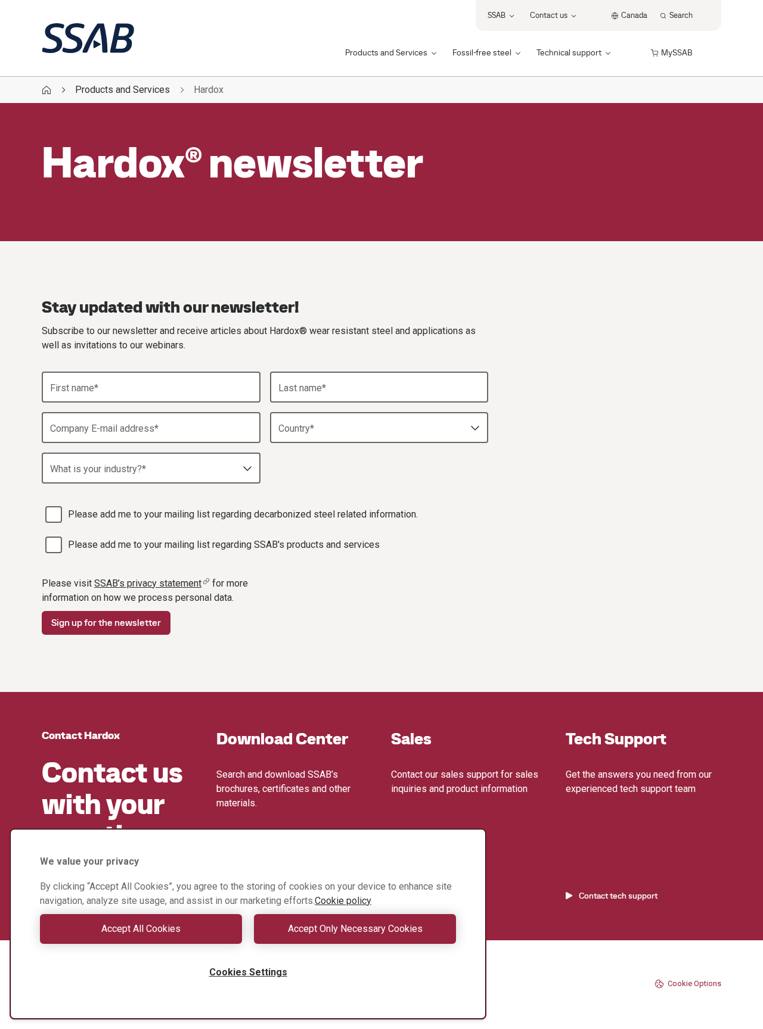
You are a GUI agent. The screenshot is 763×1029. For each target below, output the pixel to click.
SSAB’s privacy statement (147, 583)
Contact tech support (618, 895)
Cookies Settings (248, 972)
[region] (248, 923)
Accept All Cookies (141, 928)
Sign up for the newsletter (106, 622)
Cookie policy (343, 900)
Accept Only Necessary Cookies (355, 928)
